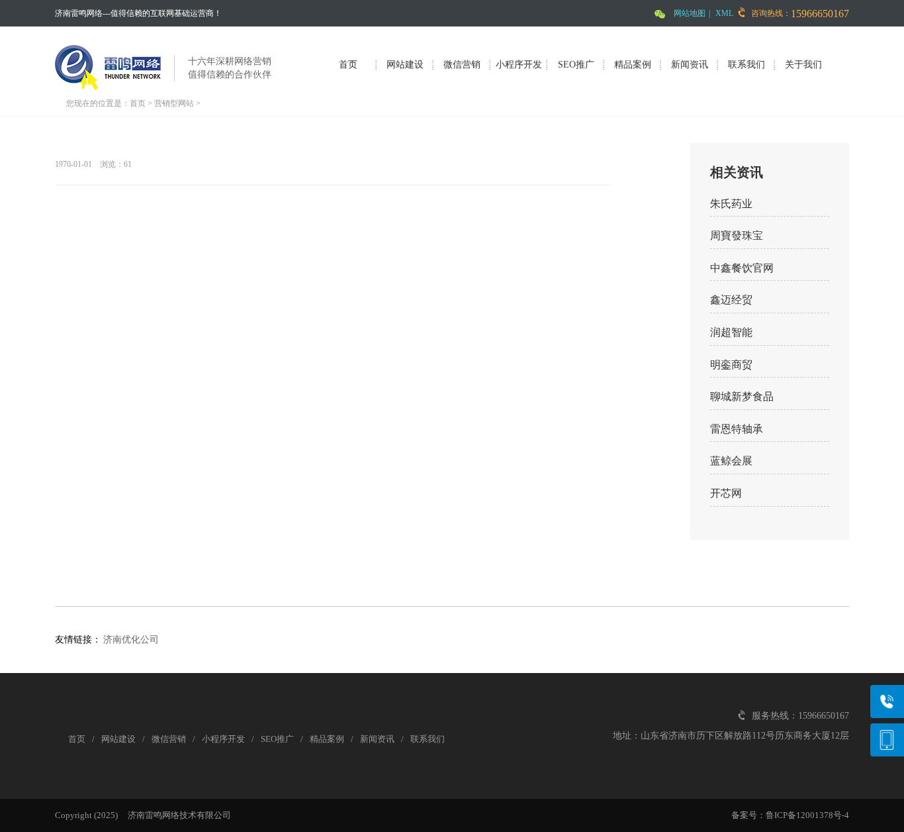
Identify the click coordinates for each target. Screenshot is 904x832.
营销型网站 (174, 103)
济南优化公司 (131, 640)
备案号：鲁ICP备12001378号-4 (790, 815)
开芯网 (726, 493)
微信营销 (461, 65)
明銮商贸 (731, 364)
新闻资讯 (689, 65)
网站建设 (405, 65)
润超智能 (731, 332)
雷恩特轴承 (736, 429)
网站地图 (689, 13)
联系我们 (746, 65)
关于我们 (803, 65)
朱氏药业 (731, 203)
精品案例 (632, 65)
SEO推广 (576, 65)
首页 (348, 65)
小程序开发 (519, 65)
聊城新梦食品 (742, 396)
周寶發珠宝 (736, 235)
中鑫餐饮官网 (742, 268)
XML (724, 13)
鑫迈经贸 (731, 299)
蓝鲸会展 (731, 460)
